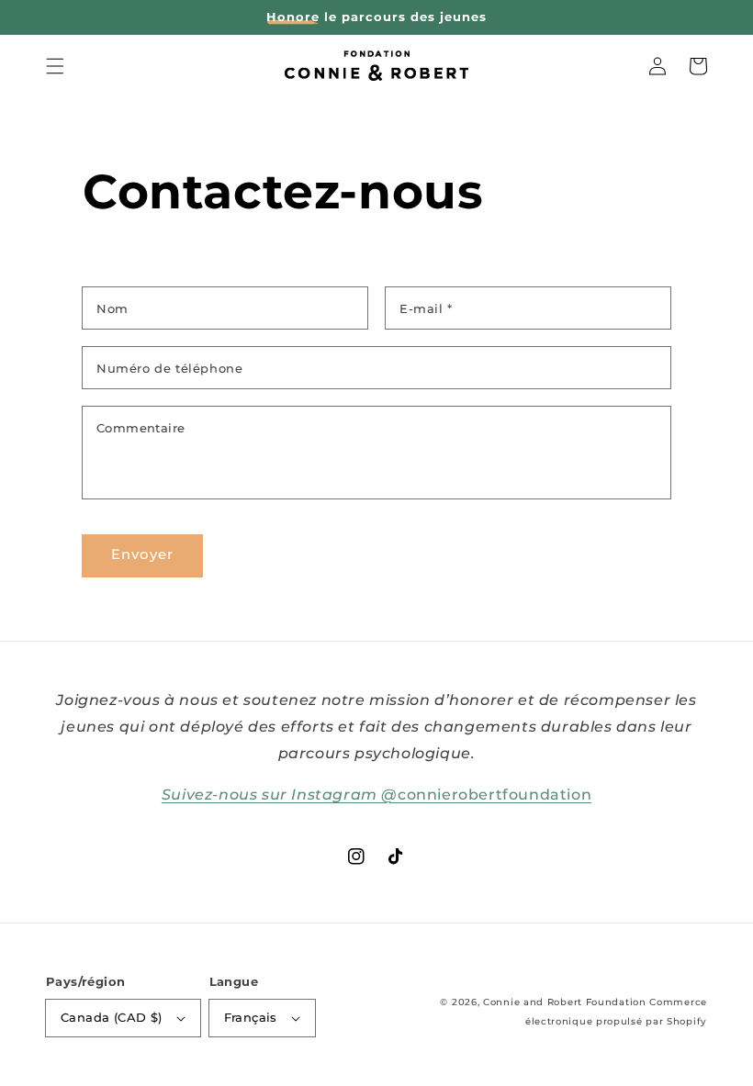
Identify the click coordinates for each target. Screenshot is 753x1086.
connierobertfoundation (376, 794)
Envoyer (142, 554)
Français (250, 1017)
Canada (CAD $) (112, 1017)
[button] (55, 66)
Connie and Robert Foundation (564, 1002)
